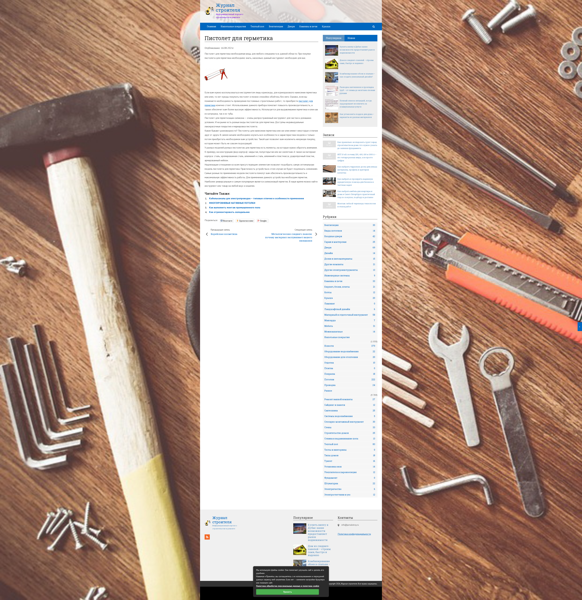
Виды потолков (349, 230)
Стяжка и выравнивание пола (349, 438)
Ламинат (349, 303)
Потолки (349, 379)
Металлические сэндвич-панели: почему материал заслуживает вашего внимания (288, 235)
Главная (211, 26)
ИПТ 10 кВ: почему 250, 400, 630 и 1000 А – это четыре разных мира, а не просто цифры (356, 157)
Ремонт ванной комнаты (349, 399)
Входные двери (349, 236)
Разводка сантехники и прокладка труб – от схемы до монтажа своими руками (357, 90)
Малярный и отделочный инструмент (349, 314)
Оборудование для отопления (349, 357)
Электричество (349, 489)
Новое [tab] (351, 38)
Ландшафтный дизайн (349, 309)
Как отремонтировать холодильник (229, 211)
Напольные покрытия (233, 26)
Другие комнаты (349, 264)
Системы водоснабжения (349, 416)
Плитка (349, 368)
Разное (328, 390)
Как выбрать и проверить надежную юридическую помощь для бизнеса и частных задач (355, 182)
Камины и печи (308, 26)
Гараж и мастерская (349, 241)
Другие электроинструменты (349, 269)
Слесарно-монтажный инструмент (349, 421)
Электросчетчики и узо (349, 494)
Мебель (349, 326)
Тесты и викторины (349, 449)
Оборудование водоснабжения (349, 351)
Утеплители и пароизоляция (349, 472)
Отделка (349, 362)
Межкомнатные (349, 331)
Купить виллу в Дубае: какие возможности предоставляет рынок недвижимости (357, 49)
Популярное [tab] (333, 38)
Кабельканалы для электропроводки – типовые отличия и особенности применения (256, 198)
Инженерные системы (349, 275)
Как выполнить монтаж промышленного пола (234, 207)
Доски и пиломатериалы (349, 258)
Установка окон (349, 466)
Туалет (349, 461)
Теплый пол (257, 26)
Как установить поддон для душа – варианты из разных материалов (357, 115)
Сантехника (349, 410)
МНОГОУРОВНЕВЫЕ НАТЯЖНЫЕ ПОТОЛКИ (232, 202)
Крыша (326, 26)
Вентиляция (276, 26)
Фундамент (349, 477)
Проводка (349, 385)
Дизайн (349, 253)
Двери (291, 26)
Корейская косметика (224, 231)
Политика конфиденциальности (354, 533)
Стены (349, 427)
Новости (349, 345)
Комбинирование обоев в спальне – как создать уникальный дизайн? (357, 75)
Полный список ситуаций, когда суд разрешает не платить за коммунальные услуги (356, 103)
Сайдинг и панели (349, 404)
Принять (287, 591)
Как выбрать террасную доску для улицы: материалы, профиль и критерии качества (357, 169)
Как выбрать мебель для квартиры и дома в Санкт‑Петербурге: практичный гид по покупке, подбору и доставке (356, 194)
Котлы (349, 292)
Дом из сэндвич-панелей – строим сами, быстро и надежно (356, 61)
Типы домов (349, 455)
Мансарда (349, 320)
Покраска (349, 373)
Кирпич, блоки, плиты (349, 286)
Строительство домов (349, 433)
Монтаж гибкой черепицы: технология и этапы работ (356, 205)
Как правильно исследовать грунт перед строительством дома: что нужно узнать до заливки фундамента (357, 145)
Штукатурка (349, 483)
